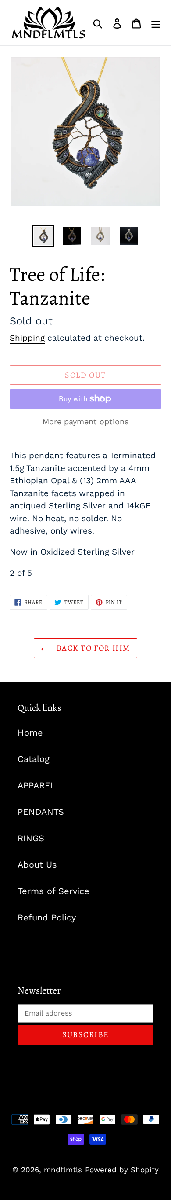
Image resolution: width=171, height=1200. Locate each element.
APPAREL (37, 785)
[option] (43, 236)
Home (30, 732)
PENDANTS (41, 811)
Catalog (34, 759)
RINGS (31, 838)
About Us (37, 864)
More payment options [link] (85, 421)
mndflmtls (63, 1169)
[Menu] (155, 22)
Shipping (27, 338)
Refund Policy (47, 917)
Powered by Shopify (122, 1169)
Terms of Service (53, 891)
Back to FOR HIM (92, 648)
